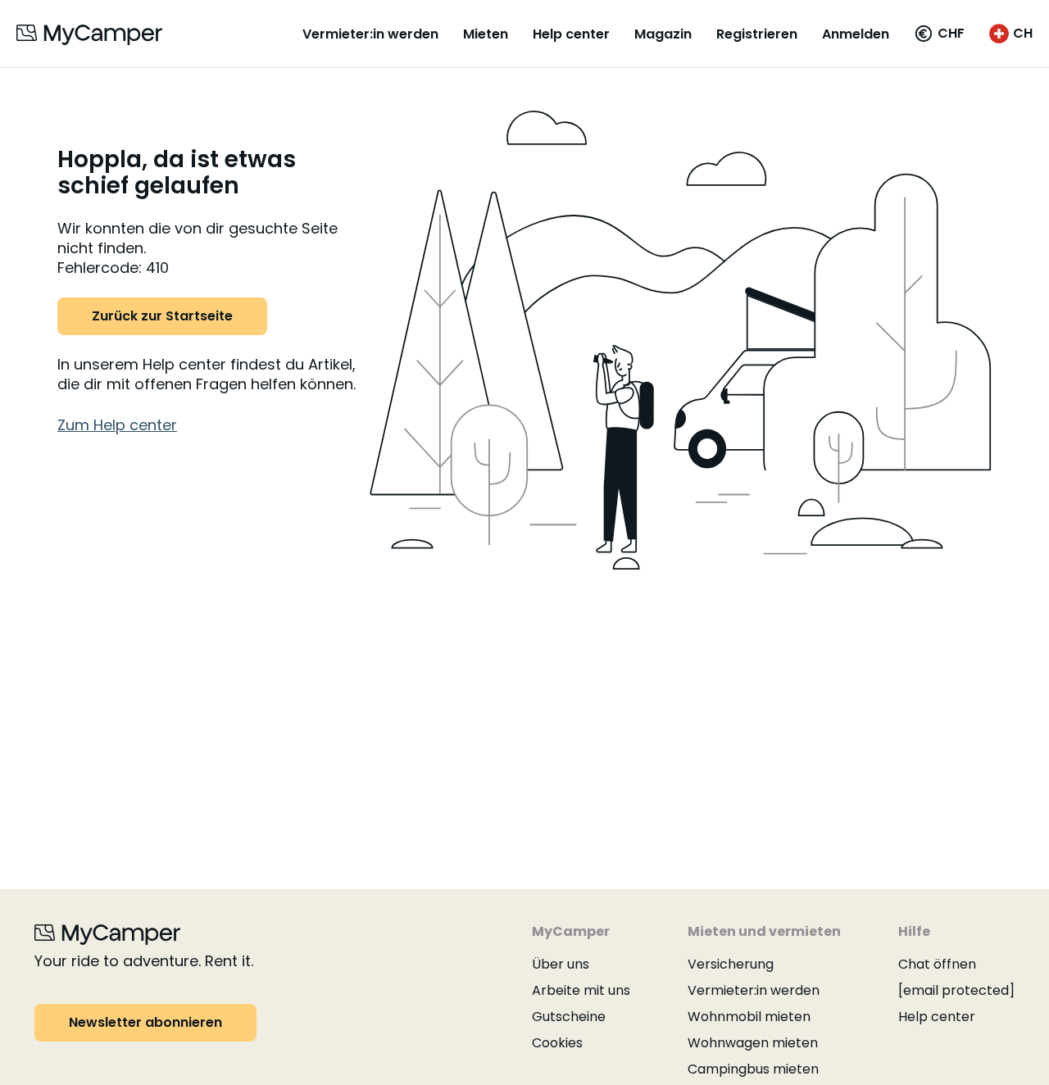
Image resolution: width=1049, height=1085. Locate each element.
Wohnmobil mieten (749, 1016)
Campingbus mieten (753, 1069)
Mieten (485, 34)
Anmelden (855, 34)
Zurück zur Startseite (162, 315)
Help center (571, 34)
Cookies (557, 1042)
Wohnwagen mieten (753, 1042)
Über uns (560, 964)
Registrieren (756, 34)
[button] (939, 33)
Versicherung (731, 964)
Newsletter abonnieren (145, 1022)
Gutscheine (569, 1016)
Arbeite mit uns (581, 990)
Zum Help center (117, 425)
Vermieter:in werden (370, 34)
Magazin (663, 34)
